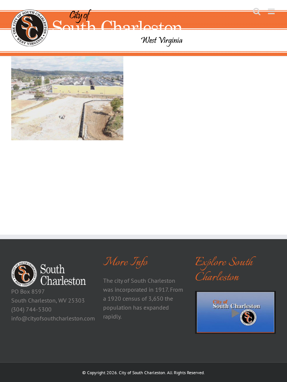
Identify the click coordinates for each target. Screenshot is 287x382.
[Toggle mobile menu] (272, 11)
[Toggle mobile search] (256, 11)
